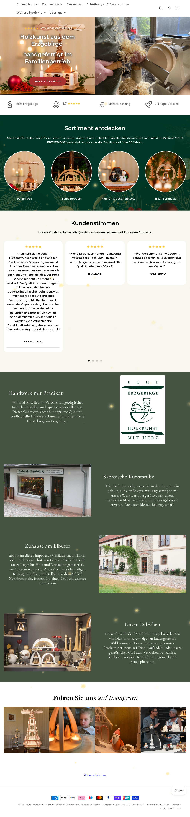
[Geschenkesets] (118, 171)
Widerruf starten (95, 775)
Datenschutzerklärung (114, 804)
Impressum (167, 808)
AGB (179, 808)
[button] (31, 12)
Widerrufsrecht (136, 804)
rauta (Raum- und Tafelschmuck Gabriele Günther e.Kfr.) (53, 804)
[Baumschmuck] (165, 171)
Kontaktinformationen (158, 804)
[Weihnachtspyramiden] (24, 171)
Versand (177, 804)
